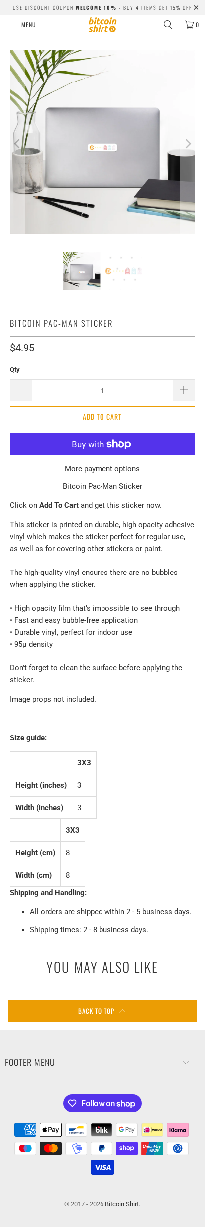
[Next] (188, 144)
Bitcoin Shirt (122, 1204)
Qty (15, 369)
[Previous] (17, 144)
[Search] (168, 25)
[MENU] (4, 25)
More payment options (102, 468)
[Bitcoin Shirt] (102, 25)
